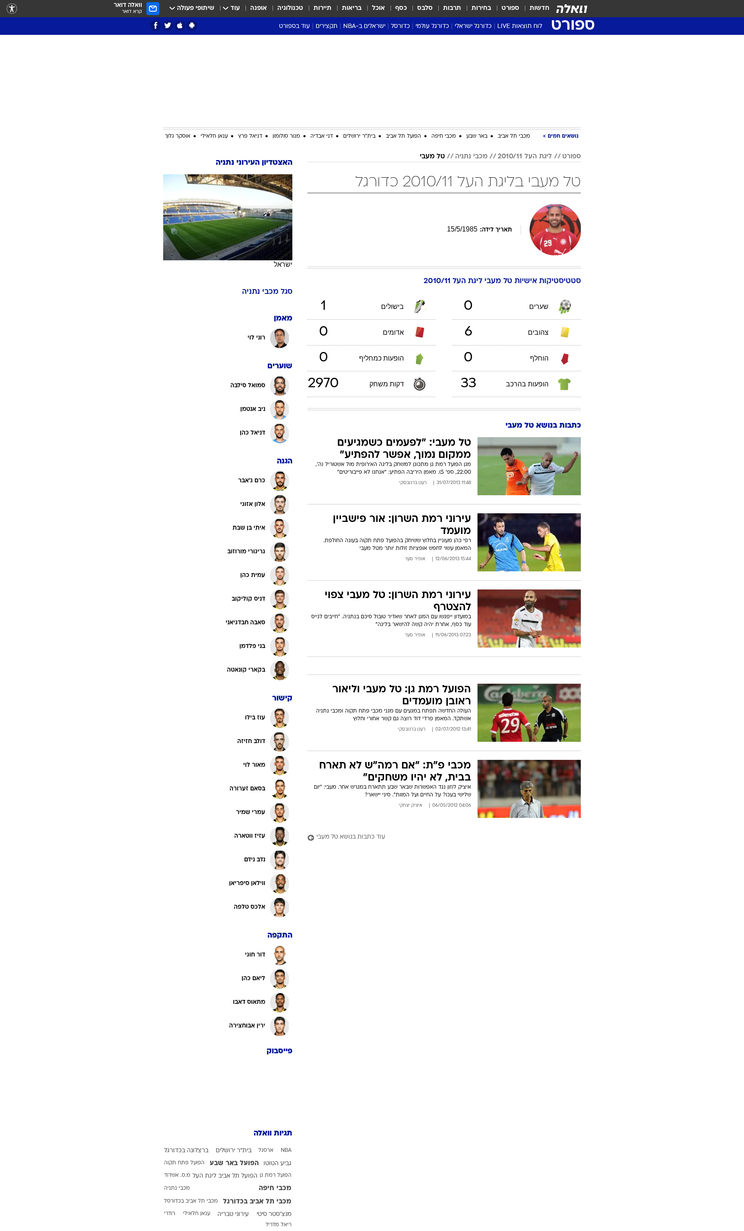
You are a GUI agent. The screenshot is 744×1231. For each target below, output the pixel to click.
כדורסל (400, 26)
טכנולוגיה (290, 8)
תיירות (322, 8)
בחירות (481, 8)
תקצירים (327, 26)
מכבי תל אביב (514, 136)
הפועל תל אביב (403, 136)
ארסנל (265, 1150)
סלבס (425, 8)
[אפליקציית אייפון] (179, 25)
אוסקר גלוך (177, 136)
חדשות (539, 8)
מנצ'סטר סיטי (274, 1214)
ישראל (283, 264)
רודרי (169, 1213)
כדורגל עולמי (432, 26)
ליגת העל (204, 1176)
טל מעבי (432, 156)
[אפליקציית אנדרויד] (191, 25)
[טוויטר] (167, 25)
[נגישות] (11, 8)
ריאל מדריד (278, 1225)
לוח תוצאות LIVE (519, 26)
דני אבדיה (321, 136)
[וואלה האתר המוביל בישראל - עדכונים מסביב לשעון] (571, 8)
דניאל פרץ (250, 136)
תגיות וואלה (273, 1133)
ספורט (510, 8)
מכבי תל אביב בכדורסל (191, 1201)
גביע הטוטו (277, 1163)
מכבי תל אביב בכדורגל (257, 1201)
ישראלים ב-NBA (364, 26)
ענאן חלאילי (214, 136)
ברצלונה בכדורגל (186, 1151)
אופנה (258, 8)
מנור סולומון (286, 136)
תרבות (452, 8)
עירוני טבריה (233, 1214)
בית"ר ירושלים (359, 136)
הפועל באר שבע (234, 1163)
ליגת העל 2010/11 (525, 156)
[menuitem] (534, 8)
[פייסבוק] (155, 25)
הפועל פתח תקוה (184, 1163)
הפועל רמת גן (275, 1175)
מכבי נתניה (471, 156)
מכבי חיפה (443, 136)
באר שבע (476, 136)
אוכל (378, 8)
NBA (286, 1150)
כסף (401, 8)
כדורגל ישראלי (473, 26)
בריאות (352, 8)
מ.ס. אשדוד (177, 1175)
